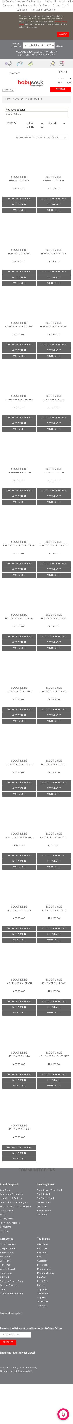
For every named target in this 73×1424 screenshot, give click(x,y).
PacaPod (41, 1277)
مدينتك (59, 46)
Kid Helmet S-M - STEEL (19, 911)
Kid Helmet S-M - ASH (19, 1129)
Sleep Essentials (8, 1249)
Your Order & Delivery (11, 1198)
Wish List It (19, 210)
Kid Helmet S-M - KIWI (19, 1056)
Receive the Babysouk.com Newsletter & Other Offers (31, 1329)
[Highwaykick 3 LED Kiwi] (54, 597)
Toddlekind (42, 1302)
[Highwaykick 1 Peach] (54, 378)
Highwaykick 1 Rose (53, 181)
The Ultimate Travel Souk (49, 1190)
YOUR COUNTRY (16, 45)
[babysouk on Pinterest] (8, 1361)
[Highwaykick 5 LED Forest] (19, 743)
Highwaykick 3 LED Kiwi (53, 619)
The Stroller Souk (45, 1198)
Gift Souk (4, 1277)
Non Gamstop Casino (43, 10)
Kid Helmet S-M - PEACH (19, 983)
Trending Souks (45, 1184)
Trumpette (42, 1306)
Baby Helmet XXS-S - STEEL (19, 838)
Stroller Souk (6, 1253)
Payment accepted (11, 1313)
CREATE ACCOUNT (36, 52)
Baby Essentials (8, 1245)
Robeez (41, 1285)
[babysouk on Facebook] (2, 1361)
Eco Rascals (43, 1265)
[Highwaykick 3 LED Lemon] (19, 597)
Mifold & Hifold (44, 1269)
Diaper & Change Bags (11, 1281)
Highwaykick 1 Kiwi (54, 473)
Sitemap (4, 1231)
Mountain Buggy (45, 1273)
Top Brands (43, 1239)
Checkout (60, 89)
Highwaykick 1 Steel (19, 254)
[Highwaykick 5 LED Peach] (54, 670)
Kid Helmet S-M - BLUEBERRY (54, 1056)
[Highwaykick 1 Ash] (19, 159)
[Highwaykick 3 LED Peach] (54, 524)
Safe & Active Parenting (12, 1294)
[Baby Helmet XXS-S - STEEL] (19, 816)
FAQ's (3, 1215)
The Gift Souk (43, 1194)
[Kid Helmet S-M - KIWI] (19, 1035)
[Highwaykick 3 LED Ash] (54, 232)
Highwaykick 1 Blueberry (19, 400)
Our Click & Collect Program (14, 1203)
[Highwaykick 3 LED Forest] (19, 305)
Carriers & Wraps (9, 1285)
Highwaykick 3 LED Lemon (19, 619)
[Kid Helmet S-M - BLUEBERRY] (54, 1035)
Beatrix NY (42, 1253)
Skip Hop (41, 1298)
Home (8, 99)
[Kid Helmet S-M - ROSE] (54, 889)
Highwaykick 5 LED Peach (54, 692)
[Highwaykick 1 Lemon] (19, 451)
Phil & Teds (42, 1281)
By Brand (20, 99)
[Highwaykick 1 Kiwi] (54, 451)
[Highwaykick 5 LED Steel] (19, 670)
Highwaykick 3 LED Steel (53, 327)
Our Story (5, 1190)
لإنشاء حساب (42, 55)
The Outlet (42, 1215)
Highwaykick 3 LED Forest (19, 327)
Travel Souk (6, 1273)
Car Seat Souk (44, 1203)
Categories (6, 1239)
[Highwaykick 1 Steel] (19, 232)
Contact (15, 74)
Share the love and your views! (17, 1353)
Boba (39, 1257)
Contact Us (5, 1227)
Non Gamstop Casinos (36, 1177)
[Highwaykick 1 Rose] (54, 159)
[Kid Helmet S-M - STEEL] (19, 889)
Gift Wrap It (19, 205)
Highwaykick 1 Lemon (19, 473)
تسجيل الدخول (25, 55)
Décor (3, 1290)
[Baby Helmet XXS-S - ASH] (54, 816)
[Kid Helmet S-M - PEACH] (19, 962)
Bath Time (5, 1261)
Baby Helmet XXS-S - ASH (53, 838)
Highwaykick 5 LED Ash (53, 765)
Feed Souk (42, 1207)
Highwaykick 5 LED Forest (19, 765)
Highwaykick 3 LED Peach (54, 546)
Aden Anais (42, 1245)
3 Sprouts (42, 1290)
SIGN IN (54, 52)
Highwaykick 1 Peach (53, 400)
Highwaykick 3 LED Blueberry (19, 546)
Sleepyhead (43, 1294)
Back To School (44, 1211)
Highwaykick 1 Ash (19, 181)
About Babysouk (9, 1184)
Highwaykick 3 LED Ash (53, 254)
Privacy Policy (6, 1219)
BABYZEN (42, 1249)
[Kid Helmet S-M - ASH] (19, 1108)
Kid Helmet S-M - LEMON (54, 983)
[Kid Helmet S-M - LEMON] (54, 962)
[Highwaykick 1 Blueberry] (19, 378)
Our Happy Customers (11, 1194)
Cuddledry (42, 1261)
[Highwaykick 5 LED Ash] (54, 743)
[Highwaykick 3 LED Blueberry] (19, 524)
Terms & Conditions (10, 1223)
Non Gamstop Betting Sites (33, 6)
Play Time (5, 1265)
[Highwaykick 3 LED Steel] (54, 305)
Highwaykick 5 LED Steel (19, 692)
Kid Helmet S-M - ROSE (54, 911)
